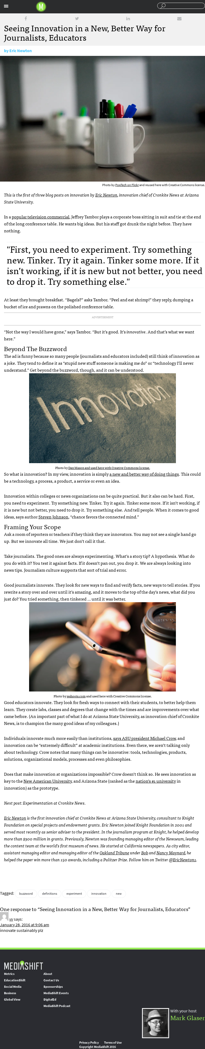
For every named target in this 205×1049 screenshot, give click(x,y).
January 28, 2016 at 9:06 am (24, 925)
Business (10, 993)
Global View (12, 999)
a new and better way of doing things (144, 473)
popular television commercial (40, 216)
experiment (74, 894)
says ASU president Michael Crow (144, 738)
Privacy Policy (89, 1042)
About (48, 974)
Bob (144, 852)
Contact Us (51, 980)
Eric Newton (20, 50)
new (119, 894)
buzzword (26, 894)
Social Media (12, 987)
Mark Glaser (187, 1017)
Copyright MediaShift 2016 (97, 1047)
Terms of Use (113, 1042)
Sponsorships (53, 987)
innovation (99, 894)
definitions (49, 894)
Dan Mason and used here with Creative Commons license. (109, 467)
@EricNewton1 (182, 859)
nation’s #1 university (156, 780)
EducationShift (14, 980)
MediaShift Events (56, 993)
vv (11, 919)
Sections (6, 6)
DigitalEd (50, 999)
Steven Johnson (53, 516)
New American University (47, 780)
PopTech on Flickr (127, 185)
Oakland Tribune (114, 852)
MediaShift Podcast (57, 1006)
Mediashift (41, 6)
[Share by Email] (179, 18)
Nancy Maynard (170, 852)
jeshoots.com (76, 696)
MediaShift (23, 965)
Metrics (9, 974)
